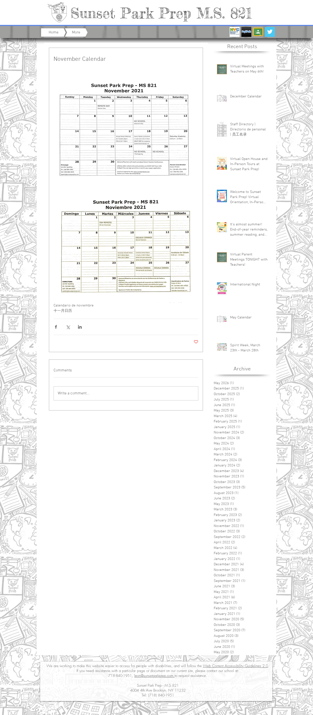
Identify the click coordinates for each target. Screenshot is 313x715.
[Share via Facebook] (56, 327)
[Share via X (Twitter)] (68, 327)
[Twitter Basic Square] (270, 32)
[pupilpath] (246, 32)
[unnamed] (258, 32)
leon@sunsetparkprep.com (154, 675)
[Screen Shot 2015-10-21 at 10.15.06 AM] (235, 32)
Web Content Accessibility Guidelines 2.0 (235, 665)
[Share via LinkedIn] (80, 327)
